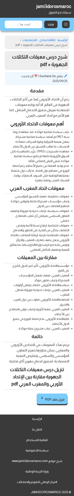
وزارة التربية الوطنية (37, 471)
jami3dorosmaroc (53, 6)
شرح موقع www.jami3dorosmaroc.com (37, 461)
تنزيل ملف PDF (54, 399)
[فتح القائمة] (66, 24)
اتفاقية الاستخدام (37, 440)
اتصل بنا (37, 429)
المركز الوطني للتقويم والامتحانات (37, 482)
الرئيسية (37, 418)
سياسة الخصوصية (37, 450)
